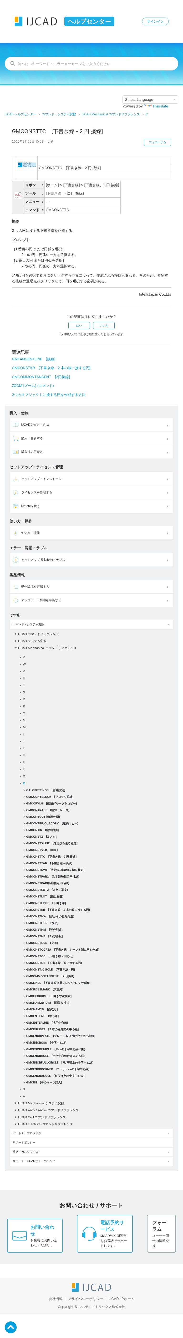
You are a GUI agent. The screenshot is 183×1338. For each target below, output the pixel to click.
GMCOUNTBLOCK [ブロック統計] (50, 797)
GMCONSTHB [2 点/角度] (44, 936)
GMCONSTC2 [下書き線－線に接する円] (54, 963)
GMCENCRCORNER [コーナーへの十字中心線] (58, 1069)
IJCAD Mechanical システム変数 (41, 1103)
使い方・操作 (30, 532)
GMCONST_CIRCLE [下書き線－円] (50, 969)
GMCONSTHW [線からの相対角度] (50, 916)
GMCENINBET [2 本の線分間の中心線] (52, 1029)
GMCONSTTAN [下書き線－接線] (49, 863)
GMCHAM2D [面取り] (42, 1009)
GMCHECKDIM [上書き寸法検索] (49, 996)
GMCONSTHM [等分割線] (44, 929)
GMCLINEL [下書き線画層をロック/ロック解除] (58, 983)
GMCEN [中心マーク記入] (44, 1082)
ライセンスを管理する (36, 492)
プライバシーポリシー (85, 1298)
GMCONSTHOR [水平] (42, 923)
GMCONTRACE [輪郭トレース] (48, 810)
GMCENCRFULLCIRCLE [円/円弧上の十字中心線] (59, 1062)
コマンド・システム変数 (59, 114)
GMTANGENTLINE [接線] (33, 359)
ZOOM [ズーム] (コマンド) (33, 385)
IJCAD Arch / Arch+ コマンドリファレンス (48, 1110)
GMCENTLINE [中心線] (42, 1016)
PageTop (11, 1327)
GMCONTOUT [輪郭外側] (43, 816)
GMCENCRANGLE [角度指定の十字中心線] (55, 1076)
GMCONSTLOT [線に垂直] (45, 896)
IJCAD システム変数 (32, 641)
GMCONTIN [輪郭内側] (42, 830)
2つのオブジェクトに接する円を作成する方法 (49, 394)
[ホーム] (91, 1290)
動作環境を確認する (35, 586)
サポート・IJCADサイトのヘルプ (34, 1161)
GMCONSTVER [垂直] (42, 850)
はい (79, 325)
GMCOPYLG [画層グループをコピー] (51, 803)
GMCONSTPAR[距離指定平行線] (47, 883)
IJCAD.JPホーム (121, 1298)
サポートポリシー (24, 1142)
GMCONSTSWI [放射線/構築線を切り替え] (55, 870)
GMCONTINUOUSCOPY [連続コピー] (52, 823)
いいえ (104, 325)
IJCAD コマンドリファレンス (38, 634)
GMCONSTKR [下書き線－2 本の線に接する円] (58, 909)
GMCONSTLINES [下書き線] (46, 903)
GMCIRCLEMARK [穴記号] (45, 989)
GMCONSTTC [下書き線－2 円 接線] (51, 856)
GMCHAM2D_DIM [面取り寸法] (48, 1002)
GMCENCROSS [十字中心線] (46, 1042)
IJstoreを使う (30, 506)
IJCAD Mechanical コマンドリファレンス (111, 114)
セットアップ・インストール (41, 479)
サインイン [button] (155, 21)
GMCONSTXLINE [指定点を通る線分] (52, 843)
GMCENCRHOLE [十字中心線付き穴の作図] (55, 1056)
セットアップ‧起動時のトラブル (43, 560)
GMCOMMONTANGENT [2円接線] (50, 976)
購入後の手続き (32, 452)
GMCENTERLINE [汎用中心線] (47, 1022)
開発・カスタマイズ (25, 1151)
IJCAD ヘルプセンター (20, 114)
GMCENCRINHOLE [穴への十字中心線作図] (55, 1049)
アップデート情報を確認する (41, 600)
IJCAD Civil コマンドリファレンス (42, 1117)
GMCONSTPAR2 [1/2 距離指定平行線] (52, 876)
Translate (160, 106)
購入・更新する (32, 438)
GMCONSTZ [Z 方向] (41, 836)
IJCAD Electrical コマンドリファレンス (45, 1124)
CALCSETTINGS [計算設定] (45, 790)
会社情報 (55, 1298)
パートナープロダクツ (27, 1133)
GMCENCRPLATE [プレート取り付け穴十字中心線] (60, 1036)
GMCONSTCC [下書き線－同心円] (50, 956)
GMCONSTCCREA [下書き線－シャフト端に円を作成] (62, 949)
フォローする (157, 142)
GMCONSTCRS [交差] (42, 943)
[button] (169, 425)
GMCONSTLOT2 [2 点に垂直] (47, 890)
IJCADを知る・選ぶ (35, 425)
